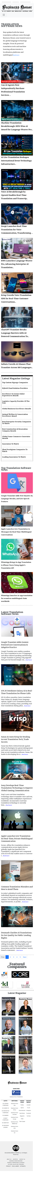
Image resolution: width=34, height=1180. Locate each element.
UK (5, 11)
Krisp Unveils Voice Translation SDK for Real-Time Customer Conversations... (16, 298)
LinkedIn (29, 1105)
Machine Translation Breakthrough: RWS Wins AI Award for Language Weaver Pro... (17, 126)
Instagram (28, 1110)
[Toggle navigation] (3, 15)
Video (22, 1118)
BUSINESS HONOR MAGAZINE (15, 1160)
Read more (16, 55)
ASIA (13, 11)
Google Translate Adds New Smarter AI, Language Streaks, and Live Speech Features (17, 498)
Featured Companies (17, 965)
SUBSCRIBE (16, 1088)
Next (24, 957)
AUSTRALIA (25, 11)
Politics (22, 1105)
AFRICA (31, 11)
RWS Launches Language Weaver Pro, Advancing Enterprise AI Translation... (16, 264)
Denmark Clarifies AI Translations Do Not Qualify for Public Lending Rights (16, 935)
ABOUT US (9, 1159)
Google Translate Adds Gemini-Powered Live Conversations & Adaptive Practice (15, 644)
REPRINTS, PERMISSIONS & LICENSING (15, 1162)
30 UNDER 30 (5, 1108)
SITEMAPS (23, 1166)
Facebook (28, 1113)
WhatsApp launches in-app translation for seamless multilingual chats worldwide (16, 598)
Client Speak (22, 1121)
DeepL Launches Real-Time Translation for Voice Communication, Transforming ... (17, 229)
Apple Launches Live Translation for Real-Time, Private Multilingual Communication (17, 838)
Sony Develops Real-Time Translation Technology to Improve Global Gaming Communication (17, 788)
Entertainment (22, 1110)
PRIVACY (8, 1166)
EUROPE (9, 11)
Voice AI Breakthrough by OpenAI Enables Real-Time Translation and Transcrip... (14, 195)
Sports (22, 1107)
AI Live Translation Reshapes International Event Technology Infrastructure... (16, 160)
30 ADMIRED (5, 1115)
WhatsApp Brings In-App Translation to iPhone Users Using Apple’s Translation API (16, 565)
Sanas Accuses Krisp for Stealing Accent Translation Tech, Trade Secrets (15, 739)
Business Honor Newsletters (16, 1096)
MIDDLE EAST (18, 11)
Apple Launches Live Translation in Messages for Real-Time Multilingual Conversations (16, 532)
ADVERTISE (15, 1159)
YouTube (29, 1116)
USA (2, 11)
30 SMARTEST (5, 1122)
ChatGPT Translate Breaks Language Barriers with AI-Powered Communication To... (15, 333)
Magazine (22, 1116)
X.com (28, 1107)
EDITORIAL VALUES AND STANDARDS (16, 1164)
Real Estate (22, 1113)
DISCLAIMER (15, 1166)
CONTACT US (22, 1159)
